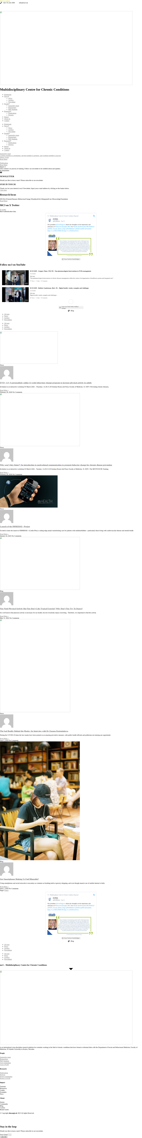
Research (7, 111)
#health (75, 226)
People (6, 104)
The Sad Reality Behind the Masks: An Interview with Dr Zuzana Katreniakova (34, 731)
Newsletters (8, 320)
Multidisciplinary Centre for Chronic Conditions (62, 216)
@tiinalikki (88, 229)
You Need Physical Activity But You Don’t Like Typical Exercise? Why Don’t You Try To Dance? (41, 609)
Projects (11, 115)
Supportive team (13, 106)
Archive (11, 100)
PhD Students (12, 109)
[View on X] (94, 216)
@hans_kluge (62, 229)
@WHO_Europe (52, 229)
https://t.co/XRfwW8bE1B (55, 231)
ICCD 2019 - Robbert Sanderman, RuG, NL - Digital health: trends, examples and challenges (59, 288)
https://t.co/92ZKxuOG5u (71, 231)
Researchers (12, 108)
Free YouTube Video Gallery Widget (70, 307)
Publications (12, 113)
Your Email (4, 1135)
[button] (71, 5)
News (6, 96)
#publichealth (82, 226)
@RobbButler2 (70, 229)
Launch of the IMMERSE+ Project (15, 526)
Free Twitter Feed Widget (72, 259)
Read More (3, 201)
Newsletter (11, 102)
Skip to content (5, 1)
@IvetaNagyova (60, 224)
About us (7, 119)
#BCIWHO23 (90, 226)
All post (6, 314)
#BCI (69, 226)
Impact (6, 117)
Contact (6, 121)
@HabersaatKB (79, 229)
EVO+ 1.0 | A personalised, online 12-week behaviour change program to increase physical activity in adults (46, 383)
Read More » (4, 390)
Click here (3, 190)
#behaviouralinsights (61, 226)
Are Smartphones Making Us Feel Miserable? (19, 879)
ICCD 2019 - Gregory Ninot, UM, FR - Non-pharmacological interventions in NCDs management (60, 271)
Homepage (7, 94)
